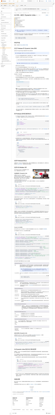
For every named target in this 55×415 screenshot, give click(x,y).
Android (32, 384)
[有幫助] (47, 13)
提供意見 (47, 15)
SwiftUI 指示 (20, 140)
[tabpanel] (32, 124)
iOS (29, 384)
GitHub (14, 404)
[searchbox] (6, 8)
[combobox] (31, 1)
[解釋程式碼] (47, 36)
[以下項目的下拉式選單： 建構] (11, 1)
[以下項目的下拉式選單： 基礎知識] (7, 5)
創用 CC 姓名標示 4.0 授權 (26, 391)
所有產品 (43, 409)
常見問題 (40, 406)
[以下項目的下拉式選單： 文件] (19, 1)
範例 (25, 5)
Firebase (15, 12)
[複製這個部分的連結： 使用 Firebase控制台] (28, 160)
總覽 (1, 5)
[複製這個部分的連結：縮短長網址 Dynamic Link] (28, 333)
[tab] (18, 119)
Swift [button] (21, 119)
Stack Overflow (41, 400)
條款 (13, 413)
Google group (41, 402)
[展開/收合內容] (20, 17)
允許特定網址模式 (37, 89)
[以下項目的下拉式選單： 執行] (15, 1)
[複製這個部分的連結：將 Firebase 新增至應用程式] (32, 113)
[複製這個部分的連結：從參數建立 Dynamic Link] (28, 173)
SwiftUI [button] (18, 119)
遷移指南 (40, 30)
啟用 (37, 68)
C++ (34, 384)
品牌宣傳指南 (41, 404)
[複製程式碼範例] (48, 59)
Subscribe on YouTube (29, 403)
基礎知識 (5, 5)
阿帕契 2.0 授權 (36, 391)
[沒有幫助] (48, 13)
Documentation (4, 3)
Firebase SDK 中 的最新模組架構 (31, 70)
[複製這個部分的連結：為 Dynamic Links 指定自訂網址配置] (37, 349)
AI (9, 5)
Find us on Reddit (28, 400)
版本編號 (29, 300)
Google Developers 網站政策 (46, 391)
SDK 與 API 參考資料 (15, 400)
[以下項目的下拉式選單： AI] (11, 5)
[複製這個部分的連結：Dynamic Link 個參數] (23, 227)
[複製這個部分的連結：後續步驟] (21, 379)
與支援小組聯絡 (41, 399)
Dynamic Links (11, 3)
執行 (17, 5)
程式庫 (13, 403)
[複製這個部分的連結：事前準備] (21, 42)
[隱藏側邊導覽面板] (10, 413)
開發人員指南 (14, 399)
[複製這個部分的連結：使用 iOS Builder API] (27, 167)
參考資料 (22, 5)
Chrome (27, 409)
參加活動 (27, 404)
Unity (37, 384)
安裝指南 (20, 53)
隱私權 (15, 413)
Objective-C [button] (25, 119)
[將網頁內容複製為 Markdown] (39, 15)
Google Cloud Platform (37, 409)
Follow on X (27, 402)
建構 (13, 5)
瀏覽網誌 (27, 399)
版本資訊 (40, 403)
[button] (5, 14)
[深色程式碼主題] (48, 36)
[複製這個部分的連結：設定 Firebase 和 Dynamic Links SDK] (37, 48)
